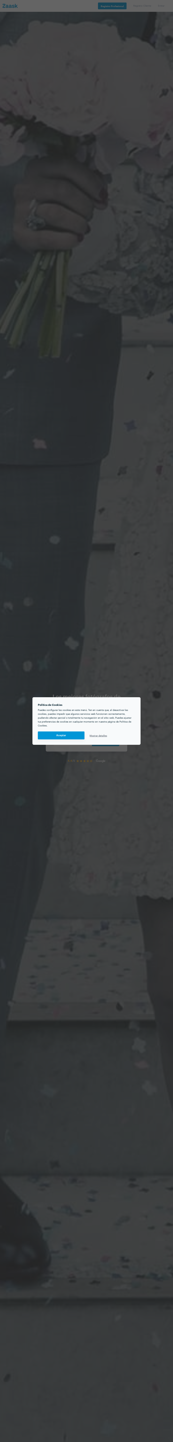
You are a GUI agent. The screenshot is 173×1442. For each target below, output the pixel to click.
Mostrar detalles (98, 735)
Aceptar (61, 735)
